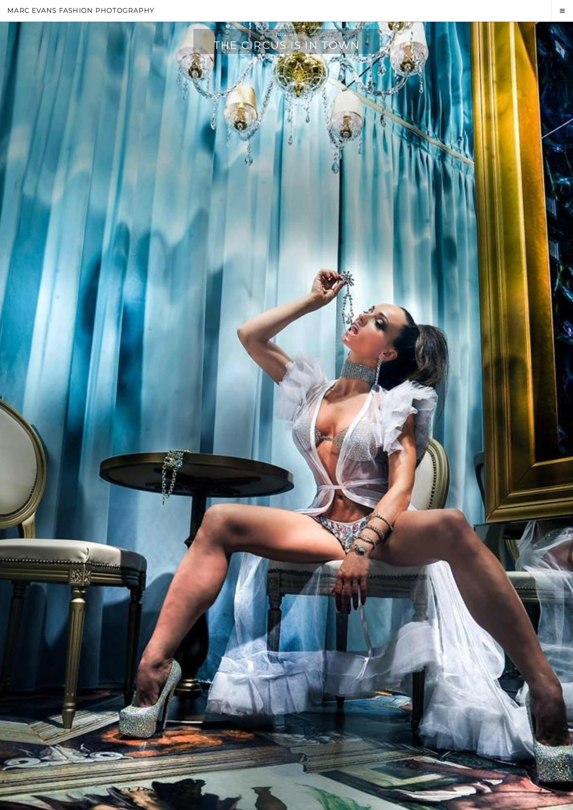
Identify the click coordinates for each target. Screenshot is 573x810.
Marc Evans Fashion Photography (80, 11)
